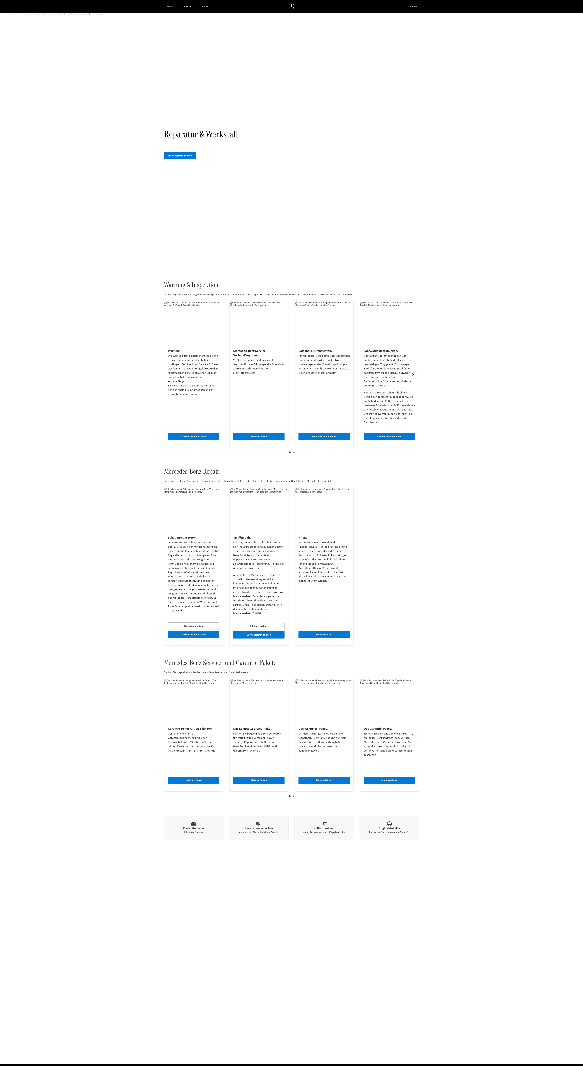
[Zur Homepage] (291, 6)
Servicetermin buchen (180, 155)
